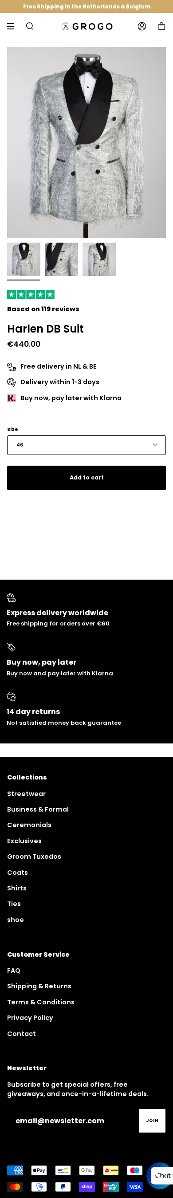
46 (19, 445)
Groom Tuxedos (34, 856)
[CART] (161, 26)
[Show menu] (13, 26)
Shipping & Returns (39, 986)
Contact (21, 1033)
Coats (17, 872)
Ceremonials (29, 824)
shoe (15, 919)
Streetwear (26, 793)
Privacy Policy (30, 1017)
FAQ (13, 970)
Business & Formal (38, 809)
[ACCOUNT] (142, 26)
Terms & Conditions (41, 1002)
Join (152, 1120)
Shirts (17, 888)
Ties (14, 903)
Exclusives (24, 841)
